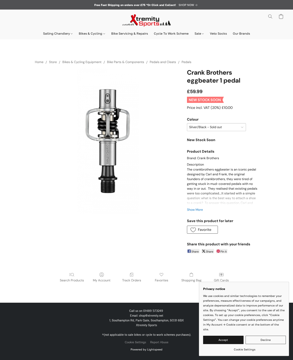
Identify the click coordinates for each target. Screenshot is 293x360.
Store (53, 62)
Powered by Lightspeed (146, 349)
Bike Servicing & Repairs (129, 33)
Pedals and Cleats (163, 62)
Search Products (72, 280)
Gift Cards (221, 280)
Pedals (186, 62)
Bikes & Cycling (91, 33)
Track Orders (131, 280)
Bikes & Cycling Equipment (81, 62)
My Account (101, 280)
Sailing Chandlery (57, 33)
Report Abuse (159, 342)
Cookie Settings (135, 342)
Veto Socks (218, 33)
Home (39, 62)
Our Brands (241, 33)
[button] (146, 20)
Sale (198, 33)
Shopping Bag (191, 280)
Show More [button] (195, 210)
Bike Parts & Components (125, 62)
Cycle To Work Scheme (171, 33)
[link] (189, 5)
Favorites (161, 280)
